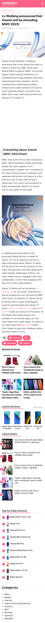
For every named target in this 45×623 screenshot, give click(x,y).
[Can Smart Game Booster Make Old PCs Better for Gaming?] (22, 444)
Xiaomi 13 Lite (25, 308)
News (7, 594)
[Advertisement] (22, 124)
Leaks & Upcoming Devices (17, 603)
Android (8, 600)
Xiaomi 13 (13, 308)
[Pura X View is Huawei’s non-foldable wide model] (22, 456)
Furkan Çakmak (7, 28)
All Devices (37, 407)
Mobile (7, 597)
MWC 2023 (26, 325)
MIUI (6, 609)
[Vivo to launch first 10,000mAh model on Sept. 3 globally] (22, 469)
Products (8, 606)
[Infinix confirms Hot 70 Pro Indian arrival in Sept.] (22, 495)
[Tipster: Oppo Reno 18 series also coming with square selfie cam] (22, 482)
